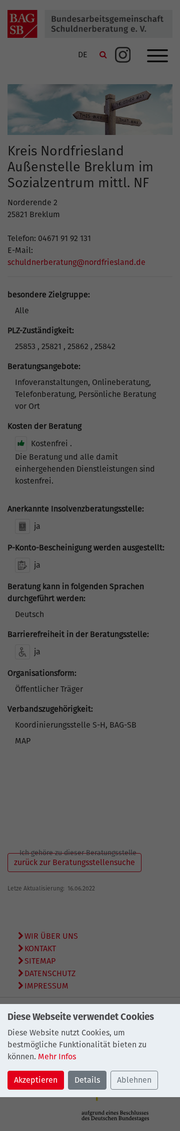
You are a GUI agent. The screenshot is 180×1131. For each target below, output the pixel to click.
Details (87, 1080)
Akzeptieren (36, 1080)
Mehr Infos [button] (57, 1056)
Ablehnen (134, 1080)
